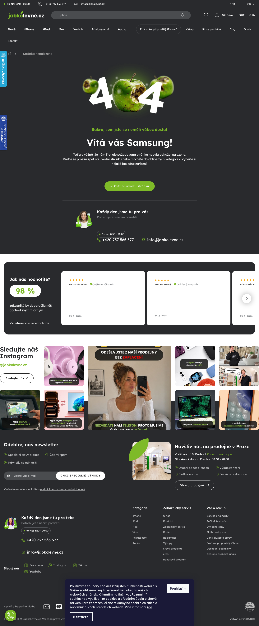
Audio (136, 543)
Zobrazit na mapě (219, 454)
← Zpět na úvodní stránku (129, 186)
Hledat (182, 15)
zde (149, 607)
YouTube (35, 571)
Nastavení (81, 617)
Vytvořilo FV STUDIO (242, 618)
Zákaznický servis (174, 526)
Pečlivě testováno (217, 521)
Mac (134, 526)
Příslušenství (139, 537)
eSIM (166, 553)
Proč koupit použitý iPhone (223, 543)
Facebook (36, 565)
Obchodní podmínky (219, 548)
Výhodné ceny (215, 526)
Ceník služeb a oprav (219, 537)
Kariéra (167, 532)
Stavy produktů (172, 548)
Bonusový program (174, 559)
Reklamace (170, 537)
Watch (136, 532)
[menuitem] (12, 29)
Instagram (60, 565)
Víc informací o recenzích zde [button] (29, 323)
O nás (166, 515)
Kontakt (168, 521)
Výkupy (167, 543)
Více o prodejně (192, 485)
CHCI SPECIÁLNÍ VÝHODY (80, 475)
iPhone (136, 515)
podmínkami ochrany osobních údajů (62, 489)
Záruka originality (218, 515)
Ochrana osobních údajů (221, 553)
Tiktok (82, 565)
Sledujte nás (15, 378)
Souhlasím (178, 588)
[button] (246, 298)
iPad (135, 521)
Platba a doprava (217, 532)
